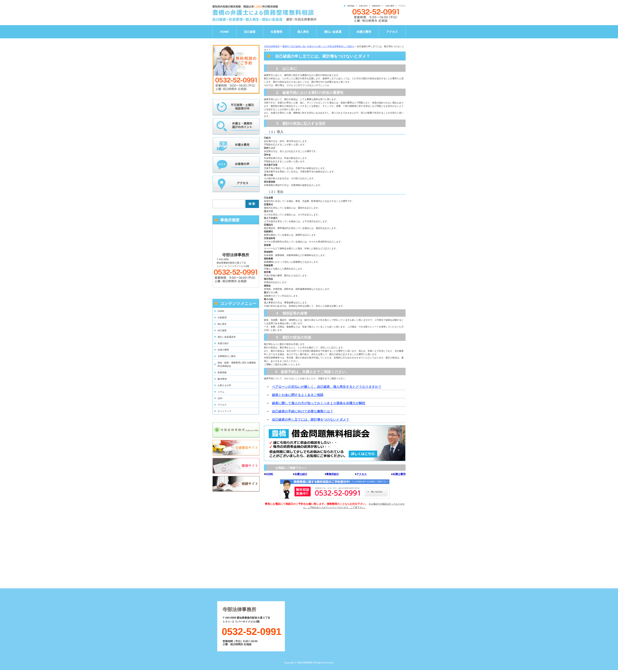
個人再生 (303, 31)
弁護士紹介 (363, 6)
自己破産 (250, 31)
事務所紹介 (376, 6)
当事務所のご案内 (227, 356)
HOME (224, 31)
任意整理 (276, 31)
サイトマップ (224, 411)
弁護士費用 (389, 6)
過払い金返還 (333, 31)
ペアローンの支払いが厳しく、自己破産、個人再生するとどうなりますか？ (326, 386)
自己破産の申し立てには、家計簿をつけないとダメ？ (310, 419)
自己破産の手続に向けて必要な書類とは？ (302, 411)
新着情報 (222, 372)
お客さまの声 (224, 385)
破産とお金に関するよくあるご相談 (297, 395)
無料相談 (351, 6)
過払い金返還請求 (227, 337)
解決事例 (222, 379)
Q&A (220, 398)
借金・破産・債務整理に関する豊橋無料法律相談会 (237, 364)
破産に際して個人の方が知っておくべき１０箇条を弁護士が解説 (318, 403)
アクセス (402, 6)
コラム (221, 391)
